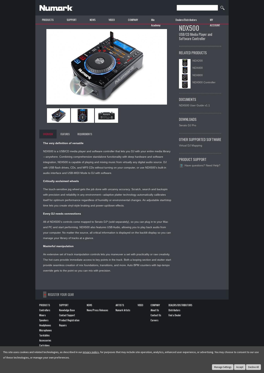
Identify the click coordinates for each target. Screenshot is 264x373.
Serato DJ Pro (187, 125)
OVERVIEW (48, 134)
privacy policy (91, 352)
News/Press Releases (97, 310)
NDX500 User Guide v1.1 (194, 105)
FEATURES (65, 134)
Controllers (44, 310)
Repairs (63, 325)
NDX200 (197, 60)
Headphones (45, 325)
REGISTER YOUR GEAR (61, 294)
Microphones (45, 330)
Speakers (44, 320)
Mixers (42, 315)
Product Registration (69, 320)
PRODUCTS (48, 20)
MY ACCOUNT (215, 22)
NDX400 (197, 67)
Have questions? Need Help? (202, 165)
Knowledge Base (67, 310)
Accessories (45, 340)
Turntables (44, 335)
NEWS (92, 20)
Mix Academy (155, 22)
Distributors (174, 310)
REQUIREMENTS (84, 134)
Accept (239, 367)
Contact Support (67, 315)
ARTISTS (120, 305)
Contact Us (156, 315)
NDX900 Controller (203, 82)
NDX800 (197, 75)
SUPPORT (64, 305)
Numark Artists (123, 310)
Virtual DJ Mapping (190, 145)
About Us (155, 310)
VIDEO (112, 20)
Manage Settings (222, 367)
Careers (154, 320)
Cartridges (44, 345)
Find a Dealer (175, 315)
